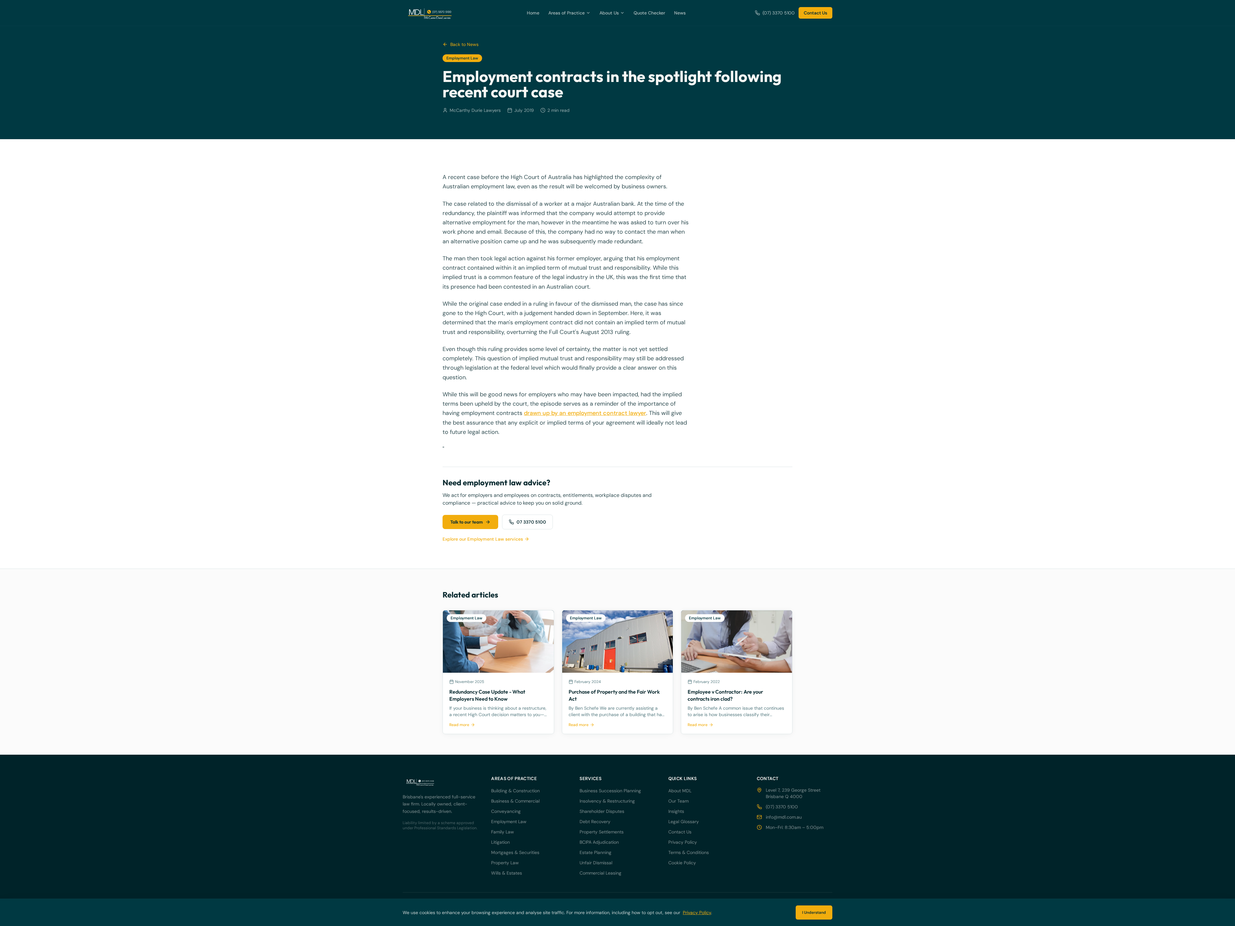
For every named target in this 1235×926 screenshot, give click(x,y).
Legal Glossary (683, 821)
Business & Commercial (515, 801)
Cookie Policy (682, 863)
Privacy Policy (682, 842)
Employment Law (508, 821)
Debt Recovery (595, 821)
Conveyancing (506, 811)
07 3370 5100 (531, 522)
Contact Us (815, 13)
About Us (609, 13)
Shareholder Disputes (602, 811)
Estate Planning (595, 852)
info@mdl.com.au (784, 817)
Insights (676, 811)
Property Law (505, 863)
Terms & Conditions (688, 852)
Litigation (500, 842)
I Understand (814, 912)
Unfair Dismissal (596, 863)
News (680, 13)
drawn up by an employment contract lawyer (585, 413)
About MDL (679, 791)
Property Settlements (602, 832)
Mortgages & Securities (515, 852)
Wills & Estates (506, 873)
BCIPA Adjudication (599, 842)
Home (533, 13)
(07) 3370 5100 (779, 13)
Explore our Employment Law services (483, 539)
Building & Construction (515, 791)
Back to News (464, 44)
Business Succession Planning (610, 791)
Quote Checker (649, 13)
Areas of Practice (566, 13)
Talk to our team (466, 522)
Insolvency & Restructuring (607, 801)
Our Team (678, 801)
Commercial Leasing (600, 873)
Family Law (502, 832)
